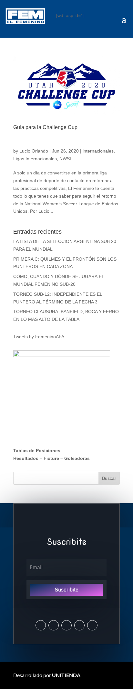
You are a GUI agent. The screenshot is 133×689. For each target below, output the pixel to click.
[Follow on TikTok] (92, 625)
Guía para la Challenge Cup (45, 127)
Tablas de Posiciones (36, 450)
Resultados (25, 458)
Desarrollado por (46, 675)
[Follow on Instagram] (53, 625)
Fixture (51, 458)
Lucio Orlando (33, 151)
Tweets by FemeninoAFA (38, 336)
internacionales (98, 151)
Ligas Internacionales (35, 158)
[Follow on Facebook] (66, 625)
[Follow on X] (41, 625)
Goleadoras (77, 458)
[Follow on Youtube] (79, 625)
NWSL (65, 158)
